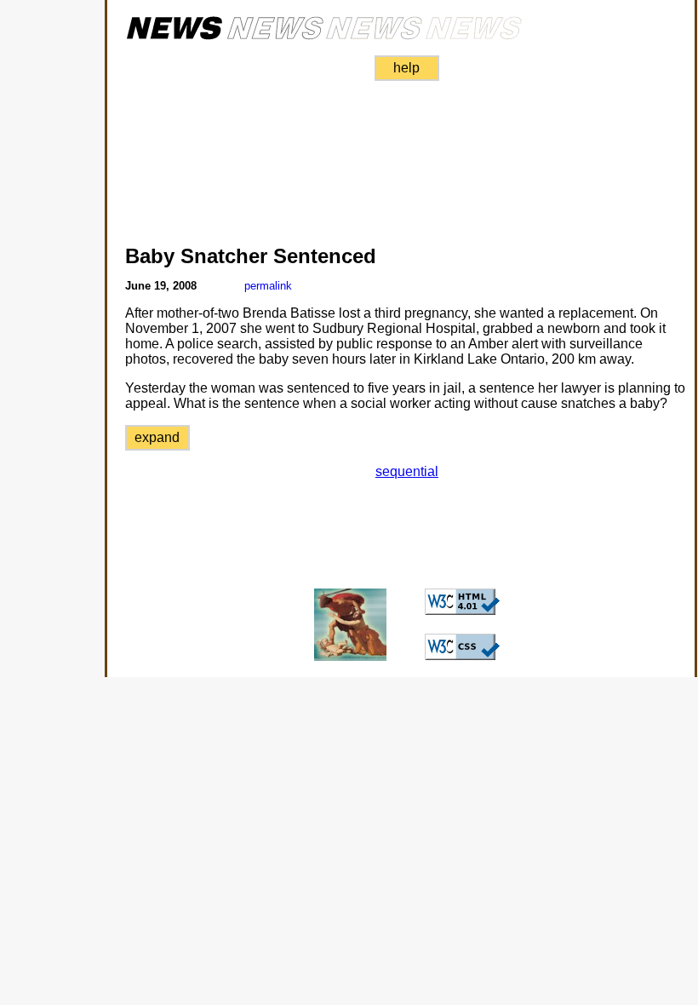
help (406, 67)
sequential (406, 471)
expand (157, 437)
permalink (268, 285)
